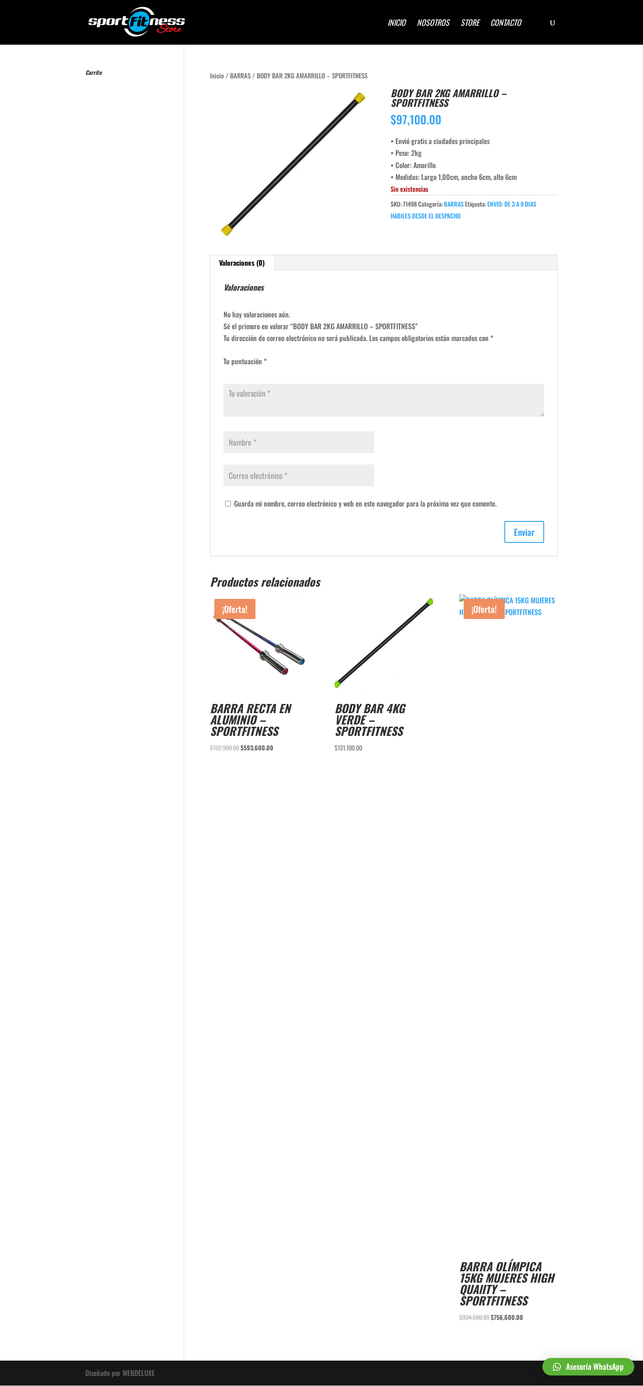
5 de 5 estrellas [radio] (262, 370)
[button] (588, 1366)
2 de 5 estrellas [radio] (235, 370)
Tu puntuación (245, 361)
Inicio (217, 75)
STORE (470, 23)
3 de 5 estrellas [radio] (244, 370)
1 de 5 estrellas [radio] (227, 370)
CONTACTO (505, 23)
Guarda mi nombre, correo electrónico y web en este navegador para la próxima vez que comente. (365, 503)
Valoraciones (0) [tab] (242, 262)
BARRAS (240, 75)
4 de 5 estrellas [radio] (253, 370)
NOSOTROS (433, 23)
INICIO (396, 23)
